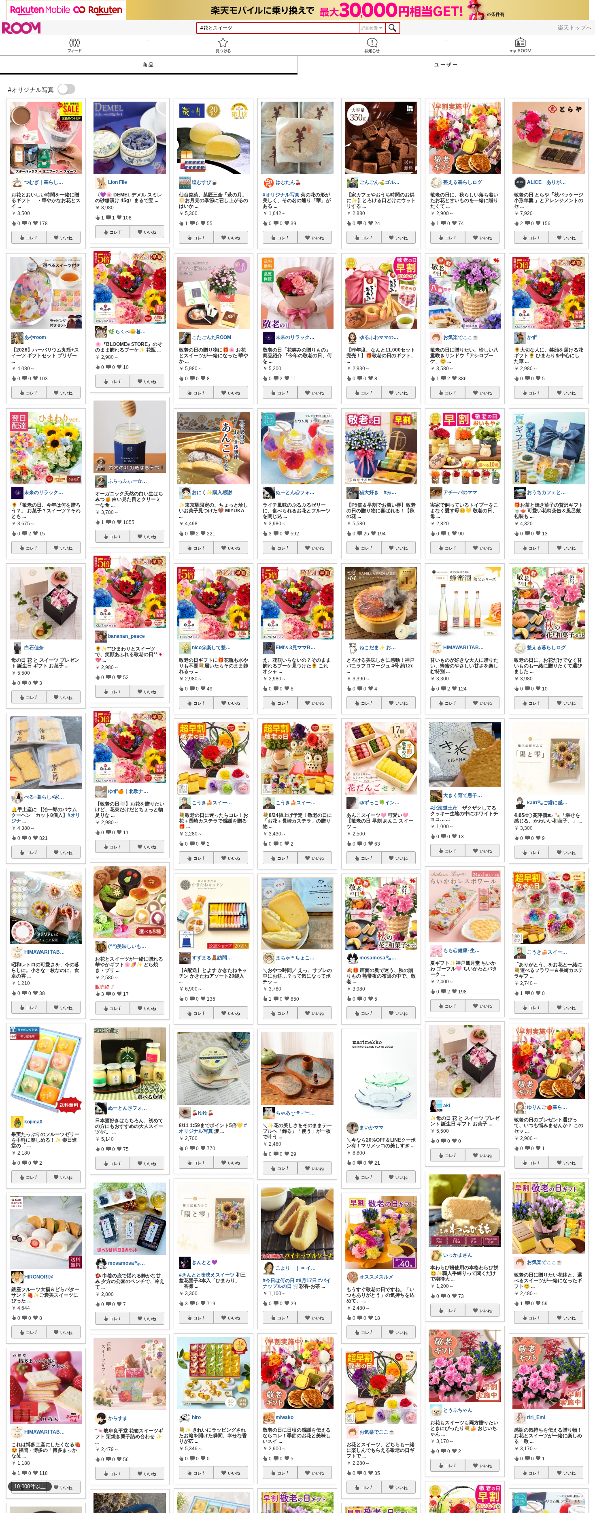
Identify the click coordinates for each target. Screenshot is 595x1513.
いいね (66, 238)
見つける (223, 45)
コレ (30, 238)
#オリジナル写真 (281, 195)
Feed (74, 45)
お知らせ (372, 45)
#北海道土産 (443, 808)
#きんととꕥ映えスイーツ (207, 1275)
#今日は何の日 (279, 1280)
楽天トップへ (575, 27)
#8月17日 (306, 1280)
